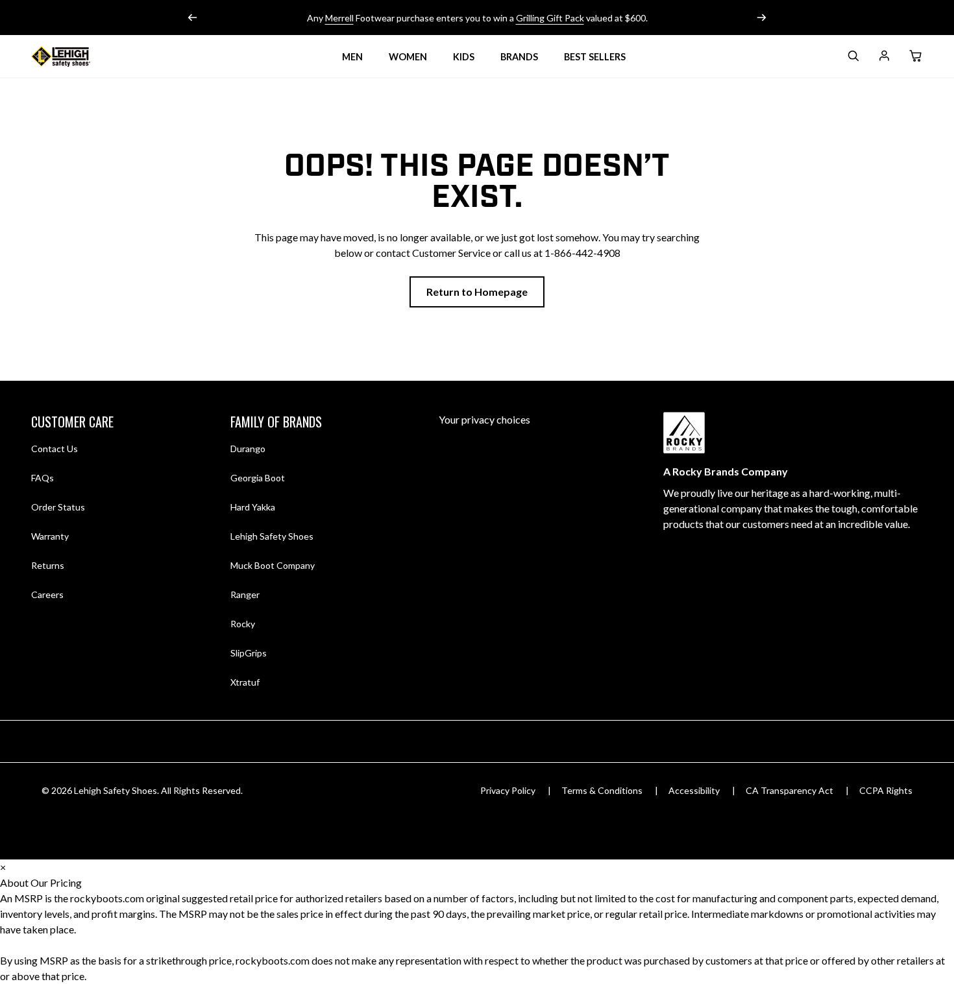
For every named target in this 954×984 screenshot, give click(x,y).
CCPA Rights (885, 790)
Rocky (242, 623)
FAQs (42, 477)
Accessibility (694, 790)
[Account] (884, 58)
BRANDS (519, 56)
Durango (247, 448)
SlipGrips (248, 652)
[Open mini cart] (915, 56)
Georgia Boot (257, 477)
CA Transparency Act (789, 790)
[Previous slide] (193, 17)
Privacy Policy (507, 790)
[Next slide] (761, 17)
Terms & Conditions (601, 790)
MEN (352, 56)
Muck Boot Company (272, 565)
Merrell (339, 17)
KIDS (463, 56)
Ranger (245, 594)
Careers (47, 594)
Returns (47, 565)
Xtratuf (245, 682)
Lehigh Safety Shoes (271, 536)
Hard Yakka (252, 506)
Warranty (50, 536)
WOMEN (408, 56)
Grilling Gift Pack (550, 17)
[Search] (853, 58)
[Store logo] (76, 56)
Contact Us (54, 448)
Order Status (58, 506)
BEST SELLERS (595, 56)
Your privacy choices (484, 419)
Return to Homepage (477, 291)
